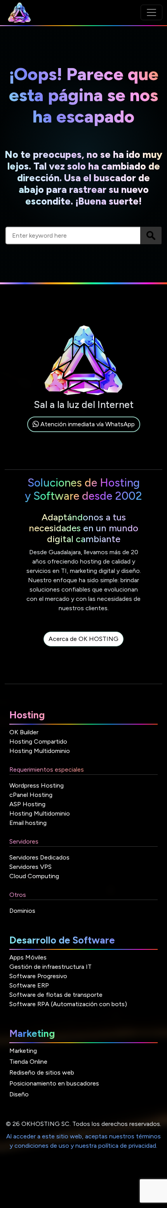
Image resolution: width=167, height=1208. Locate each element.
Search (151, 235)
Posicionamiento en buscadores (54, 1083)
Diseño (19, 1094)
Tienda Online (28, 1061)
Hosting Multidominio (39, 751)
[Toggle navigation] (151, 12)
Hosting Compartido (38, 741)
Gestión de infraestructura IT (50, 966)
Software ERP (29, 985)
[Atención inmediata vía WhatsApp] (83, 433)
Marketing (23, 1050)
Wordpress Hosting (36, 785)
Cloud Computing (34, 876)
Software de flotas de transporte (56, 994)
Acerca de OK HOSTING (83, 639)
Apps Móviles (28, 957)
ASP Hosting (27, 804)
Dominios (22, 910)
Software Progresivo (38, 976)
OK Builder (23, 732)
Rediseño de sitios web (41, 1072)
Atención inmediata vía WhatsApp (87, 424)
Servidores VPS (30, 866)
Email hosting (28, 822)
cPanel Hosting (30, 794)
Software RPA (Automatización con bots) (68, 1004)
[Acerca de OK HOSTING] (83, 647)
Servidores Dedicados (39, 857)
